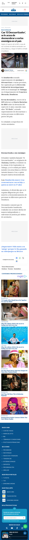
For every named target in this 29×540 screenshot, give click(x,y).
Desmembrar (17, 268)
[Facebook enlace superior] (22, 3)
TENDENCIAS (7, 458)
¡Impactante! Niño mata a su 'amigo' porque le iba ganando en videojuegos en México (14, 249)
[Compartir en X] (23, 258)
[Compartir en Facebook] (16, 258)
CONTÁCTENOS (8, 430)
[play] (25, 533)
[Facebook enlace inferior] (17, 528)
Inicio (2, 27)
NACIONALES (12, 14)
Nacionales (8, 27)
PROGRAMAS (4, 14)
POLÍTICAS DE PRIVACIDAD (11, 442)
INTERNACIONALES (9, 461)
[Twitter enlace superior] (19, 3)
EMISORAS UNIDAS (14, 3)
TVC (9, 2)
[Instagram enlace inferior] (22, 528)
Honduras (4, 268)
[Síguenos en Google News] (16, 261)
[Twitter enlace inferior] (7, 528)
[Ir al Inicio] (13, 10)
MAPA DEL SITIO (8, 433)
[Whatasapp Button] (25, 526)
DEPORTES (6, 464)
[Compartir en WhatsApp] (19, 258)
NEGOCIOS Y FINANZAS (10, 455)
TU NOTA (3, 3)
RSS (4, 436)
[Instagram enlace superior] (25, 3)
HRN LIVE (6, 470)
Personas (10, 268)
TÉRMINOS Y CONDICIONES (11, 439)
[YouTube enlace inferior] (12, 528)
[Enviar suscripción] (23, 517)
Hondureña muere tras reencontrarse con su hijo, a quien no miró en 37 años (12, 182)
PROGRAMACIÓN (8, 467)
